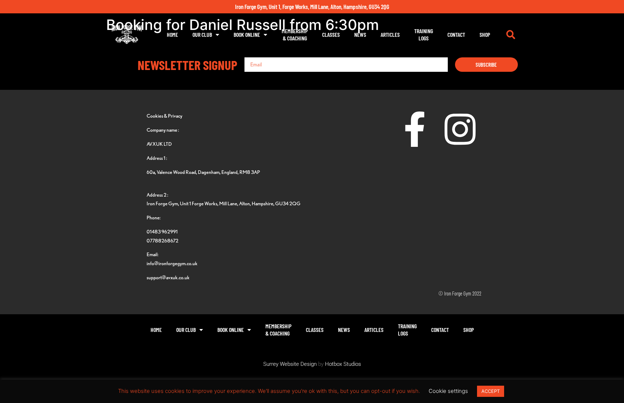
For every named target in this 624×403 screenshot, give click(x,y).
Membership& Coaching (295, 34)
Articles (390, 34)
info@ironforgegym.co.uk (172, 263)
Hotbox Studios (343, 364)
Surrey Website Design (290, 364)
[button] (510, 34)
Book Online (247, 34)
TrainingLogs (423, 34)
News (360, 34)
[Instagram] (460, 129)
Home (172, 34)
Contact (456, 34)
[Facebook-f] (415, 129)
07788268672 (162, 240)
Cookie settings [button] (448, 390)
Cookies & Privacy (164, 116)
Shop (485, 34)
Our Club (202, 34)
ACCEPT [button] (490, 391)
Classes (331, 34)
